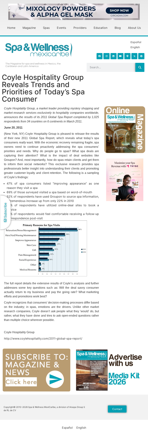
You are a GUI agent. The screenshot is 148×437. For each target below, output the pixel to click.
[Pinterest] (141, 56)
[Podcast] (127, 56)
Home (11, 28)
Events (61, 28)
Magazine (29, 28)
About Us (134, 28)
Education (100, 28)
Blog (118, 28)
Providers (79, 28)
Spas (46, 28)
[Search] (139, 67)
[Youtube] (120, 56)
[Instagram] (106, 56)
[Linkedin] (113, 56)
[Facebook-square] (100, 56)
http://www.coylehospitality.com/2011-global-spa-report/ (43, 338)
